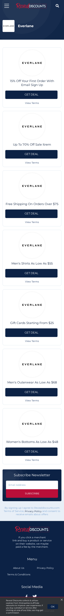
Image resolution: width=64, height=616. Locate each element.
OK (53, 606)
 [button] (57, 6)
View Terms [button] (32, 103)
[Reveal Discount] (31, 6)
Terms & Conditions (18, 574)
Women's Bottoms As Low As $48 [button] (32, 442)
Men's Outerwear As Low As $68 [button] (32, 382)
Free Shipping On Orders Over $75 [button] (32, 204)
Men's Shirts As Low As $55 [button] (32, 263)
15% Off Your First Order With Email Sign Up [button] (32, 83)
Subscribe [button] (32, 493)
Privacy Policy (33, 511)
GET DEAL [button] (31, 94)
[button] (7, 6)
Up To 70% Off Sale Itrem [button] (32, 144)
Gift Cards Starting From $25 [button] (32, 323)
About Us (18, 568)
